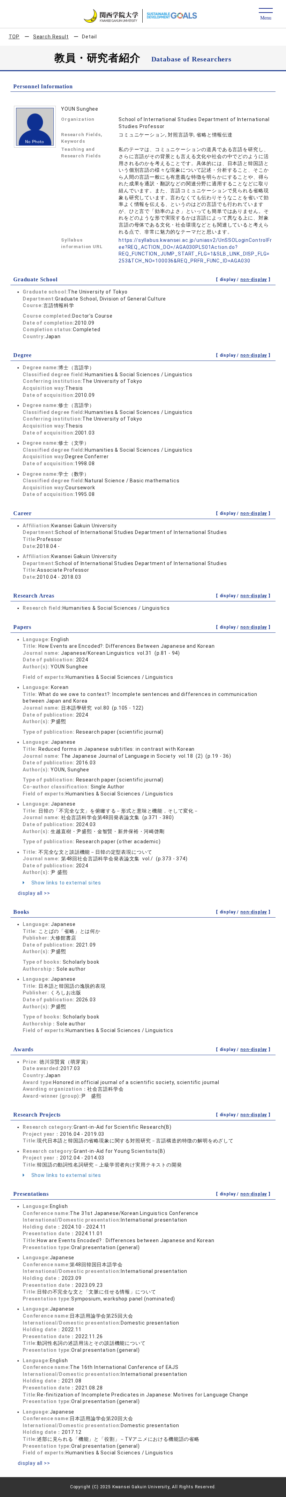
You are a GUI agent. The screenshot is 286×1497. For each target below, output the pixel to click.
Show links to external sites (65, 882)
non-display (253, 279)
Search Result (51, 36)
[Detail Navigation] (266, 14)
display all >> (34, 893)
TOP (14, 36)
